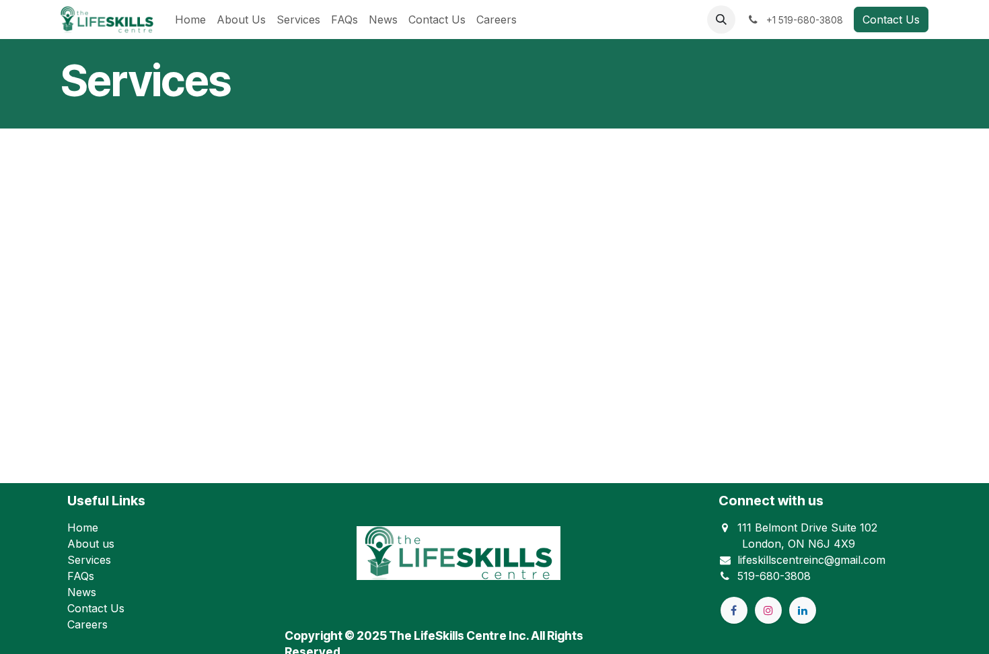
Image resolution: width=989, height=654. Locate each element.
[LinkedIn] (802, 610)
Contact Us (891, 19)
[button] (721, 19)
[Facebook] (734, 610)
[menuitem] (190, 19)
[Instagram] (768, 610)
